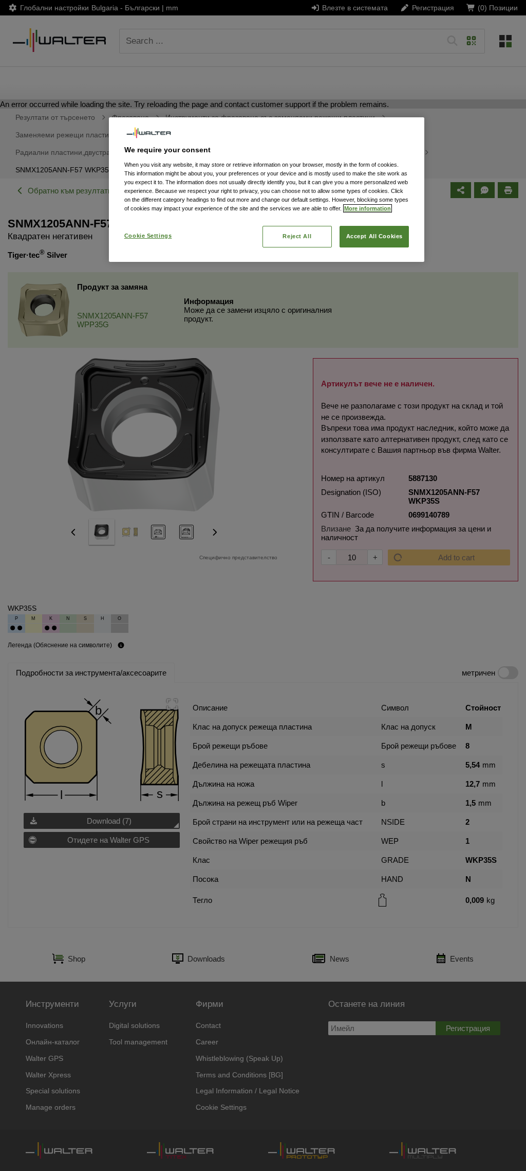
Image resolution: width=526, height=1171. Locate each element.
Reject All (297, 236)
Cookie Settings (148, 236)
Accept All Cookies (374, 236)
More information (367, 208)
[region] (266, 189)
